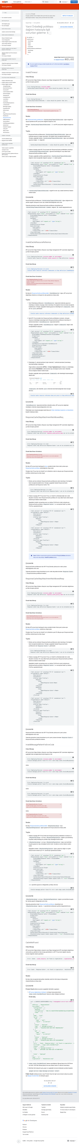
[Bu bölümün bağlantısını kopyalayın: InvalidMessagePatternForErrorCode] (55, 745)
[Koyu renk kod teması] (73, 85)
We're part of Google (28, 1107)
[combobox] (49, 1)
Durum (43, 1112)
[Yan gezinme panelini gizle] (18, 1141)
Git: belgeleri (59, 59)
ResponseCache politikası (33, 468)
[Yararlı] (70, 23)
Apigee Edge (28, 22)
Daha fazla (27, 1)
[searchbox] (10, 12)
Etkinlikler (25, 1109)
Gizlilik (24, 1140)
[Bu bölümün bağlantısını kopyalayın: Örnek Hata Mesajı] (37, 94)
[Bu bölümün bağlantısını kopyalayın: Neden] (31, 116)
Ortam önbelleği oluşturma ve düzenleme (62, 410)
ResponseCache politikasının (35, 119)
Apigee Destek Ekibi (33, 1076)
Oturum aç (74, 1)
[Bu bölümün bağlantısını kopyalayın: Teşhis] (31, 131)
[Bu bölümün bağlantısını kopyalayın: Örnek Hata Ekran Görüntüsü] (43, 107)
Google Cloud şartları (39, 1140)
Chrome (25, 1127)
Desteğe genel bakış (46, 1109)
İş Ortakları (25, 1112)
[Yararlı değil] (73, 23)
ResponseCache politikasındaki (40, 293)
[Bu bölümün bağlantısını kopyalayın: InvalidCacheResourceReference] (52, 242)
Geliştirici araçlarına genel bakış (67, 1107)
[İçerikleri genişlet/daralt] (34, 37)
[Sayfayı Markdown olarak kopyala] (47, 33)
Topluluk (43, 1107)
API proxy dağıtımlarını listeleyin (37, 992)
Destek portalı (44, 1114)
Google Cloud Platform (28, 1132)
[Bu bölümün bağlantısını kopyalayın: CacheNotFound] (40, 943)
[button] (10, 18)
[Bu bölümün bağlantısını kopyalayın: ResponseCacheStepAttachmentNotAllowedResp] (65, 579)
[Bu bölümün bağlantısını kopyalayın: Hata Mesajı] (35, 77)
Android (24, 1124)
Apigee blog (63, 1112)
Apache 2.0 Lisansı (72, 1092)
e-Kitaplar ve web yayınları (29, 1114)
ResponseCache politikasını (47, 904)
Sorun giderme (17, 1)
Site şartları (30, 1140)
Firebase (25, 1129)
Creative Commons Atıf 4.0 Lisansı (49, 1092)
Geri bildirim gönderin (66, 27)
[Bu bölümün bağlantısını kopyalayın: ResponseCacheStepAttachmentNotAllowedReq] (64, 417)
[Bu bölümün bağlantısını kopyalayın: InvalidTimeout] (39, 72)
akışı (46, 466)
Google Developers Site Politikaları (47, 1094)
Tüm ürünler (26, 1134)
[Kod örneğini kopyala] (73, 97)
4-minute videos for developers (67, 1109)
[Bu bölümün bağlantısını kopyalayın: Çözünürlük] (34, 197)
